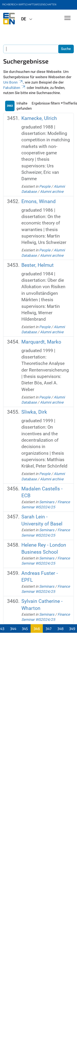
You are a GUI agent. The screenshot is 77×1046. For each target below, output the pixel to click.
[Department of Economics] (9, 18)
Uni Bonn (10, 82)
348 (60, 628)
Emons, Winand (38, 201)
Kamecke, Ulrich (39, 118)
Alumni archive (52, 191)
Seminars (46, 502)
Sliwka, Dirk (34, 412)
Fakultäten (11, 88)
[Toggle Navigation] (67, 18)
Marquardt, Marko (41, 342)
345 (25, 628)
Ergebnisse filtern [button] (46, 103)
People (44, 186)
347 (49, 628)
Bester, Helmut (37, 265)
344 (13, 628)
